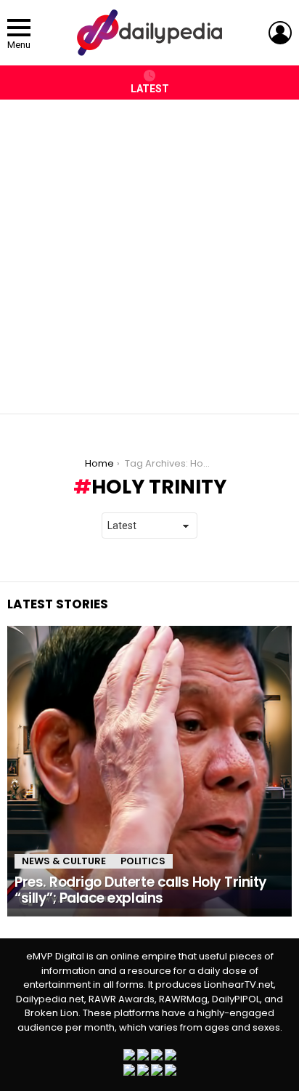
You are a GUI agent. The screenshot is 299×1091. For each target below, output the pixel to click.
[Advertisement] (149, 249)
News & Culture (64, 861)
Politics (142, 861)
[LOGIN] (280, 33)
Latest (150, 88)
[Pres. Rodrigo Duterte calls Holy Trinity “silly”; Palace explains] (149, 771)
